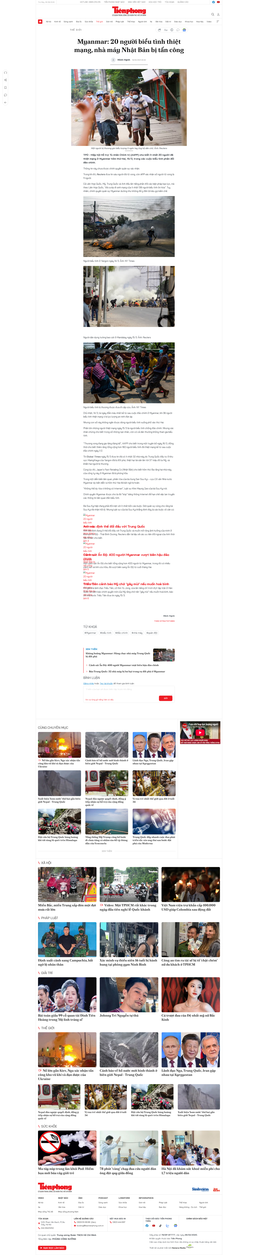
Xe (151, 21)
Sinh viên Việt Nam (136, 2)
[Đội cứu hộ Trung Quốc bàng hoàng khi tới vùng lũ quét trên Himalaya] (59, 821)
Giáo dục (178, 21)
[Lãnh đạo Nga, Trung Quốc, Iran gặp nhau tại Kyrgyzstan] (154, 745)
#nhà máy (137, 632)
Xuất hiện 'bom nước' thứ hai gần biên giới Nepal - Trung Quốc (59, 800)
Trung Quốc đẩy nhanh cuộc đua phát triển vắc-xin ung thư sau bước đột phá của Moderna (154, 840)
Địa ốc (79, 21)
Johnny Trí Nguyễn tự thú (119, 1015)
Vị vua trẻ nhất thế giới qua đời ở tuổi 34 (153, 800)
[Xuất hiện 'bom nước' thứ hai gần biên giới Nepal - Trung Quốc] (59, 783)
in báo (172, 30)
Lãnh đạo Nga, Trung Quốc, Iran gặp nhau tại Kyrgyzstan (153, 762)
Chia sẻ (5, 80)
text (165, 30)
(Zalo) (93, 1222)
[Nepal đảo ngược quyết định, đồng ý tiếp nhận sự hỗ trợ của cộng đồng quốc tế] (106, 783)
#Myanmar (90, 632)
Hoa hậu (199, 21)
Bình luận (5, 95)
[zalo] (169, 1225)
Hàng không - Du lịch (188, 1207)
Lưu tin (5, 87)
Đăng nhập (88, 683)
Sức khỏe (89, 21)
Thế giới (99, 21)
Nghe (5, 72)
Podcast (103, 1198)
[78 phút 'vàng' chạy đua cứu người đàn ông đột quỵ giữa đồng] (129, 1148)
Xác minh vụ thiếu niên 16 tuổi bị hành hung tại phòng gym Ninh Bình (128, 962)
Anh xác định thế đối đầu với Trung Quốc (114, 526)
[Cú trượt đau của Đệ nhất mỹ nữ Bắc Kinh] (191, 994)
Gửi (166, 698)
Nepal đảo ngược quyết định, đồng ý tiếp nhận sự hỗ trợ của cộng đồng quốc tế (105, 802)
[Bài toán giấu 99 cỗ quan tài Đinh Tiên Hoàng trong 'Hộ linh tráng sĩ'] (67, 994)
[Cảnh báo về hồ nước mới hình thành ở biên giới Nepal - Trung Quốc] (106, 745)
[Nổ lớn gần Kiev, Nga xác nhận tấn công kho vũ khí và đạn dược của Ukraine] (59, 745)
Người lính (142, 21)
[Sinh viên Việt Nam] (200, 1190)
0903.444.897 (119, 1222)
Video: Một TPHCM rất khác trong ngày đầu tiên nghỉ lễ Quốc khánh (128, 907)
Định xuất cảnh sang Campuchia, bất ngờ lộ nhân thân (65, 962)
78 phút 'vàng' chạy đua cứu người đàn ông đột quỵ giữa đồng (128, 1171)
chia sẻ (159, 30)
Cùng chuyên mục (53, 728)
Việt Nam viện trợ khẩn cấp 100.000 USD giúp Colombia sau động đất (189, 907)
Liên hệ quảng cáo (84, 1218)
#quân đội (151, 632)
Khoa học (189, 21)
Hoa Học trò (155, 2)
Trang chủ (40, 21)
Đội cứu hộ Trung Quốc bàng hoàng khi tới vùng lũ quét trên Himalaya (58, 839)
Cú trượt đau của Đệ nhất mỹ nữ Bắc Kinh (188, 1017)
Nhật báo (63, 1198)
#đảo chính (121, 632)
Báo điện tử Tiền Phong (129, 11)
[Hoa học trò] (216, 1190)
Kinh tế (57, 21)
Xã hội (48, 21)
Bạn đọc (162, 1207)
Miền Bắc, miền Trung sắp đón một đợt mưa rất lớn (67, 907)
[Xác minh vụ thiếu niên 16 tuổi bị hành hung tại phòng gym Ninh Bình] (129, 939)
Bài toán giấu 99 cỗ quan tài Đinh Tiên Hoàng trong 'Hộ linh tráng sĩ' (66, 1017)
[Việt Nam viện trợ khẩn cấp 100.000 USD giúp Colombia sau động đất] (191, 884)
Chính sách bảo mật (196, 1218)
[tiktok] (162, 1225)
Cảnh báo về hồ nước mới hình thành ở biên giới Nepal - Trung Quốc (106, 762)
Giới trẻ (109, 21)
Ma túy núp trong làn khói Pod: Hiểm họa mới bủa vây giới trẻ (66, 1171)
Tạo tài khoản (106, 683)
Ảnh (80, 1198)
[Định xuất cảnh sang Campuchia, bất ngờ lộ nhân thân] (67, 939)
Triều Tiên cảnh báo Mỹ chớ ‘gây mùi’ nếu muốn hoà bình (126, 584)
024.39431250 (47, 1228)
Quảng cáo (183, 2)
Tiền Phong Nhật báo (114, 2)
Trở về (5, 102)
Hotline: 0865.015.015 (90, 2)
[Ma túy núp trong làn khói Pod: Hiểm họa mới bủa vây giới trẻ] (67, 1148)
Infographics (146, 1198)
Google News (184, 30)
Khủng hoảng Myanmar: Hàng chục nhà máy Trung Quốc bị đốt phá (118, 655)
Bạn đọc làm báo (53, 1248)
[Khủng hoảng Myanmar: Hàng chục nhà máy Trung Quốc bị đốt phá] (164, 655)
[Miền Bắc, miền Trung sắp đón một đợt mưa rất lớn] (67, 884)
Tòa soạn (169, 2)
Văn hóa (158, 21)
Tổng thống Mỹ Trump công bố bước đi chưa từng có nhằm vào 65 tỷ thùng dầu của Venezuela (106, 840)
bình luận (178, 30)
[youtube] (218, 2)
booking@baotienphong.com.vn (90, 1225)
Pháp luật (120, 21)
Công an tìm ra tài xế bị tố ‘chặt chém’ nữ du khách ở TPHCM (189, 962)
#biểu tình (105, 632)
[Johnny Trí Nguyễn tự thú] (129, 994)
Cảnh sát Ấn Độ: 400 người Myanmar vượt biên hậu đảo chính (124, 665)
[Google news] (176, 1225)
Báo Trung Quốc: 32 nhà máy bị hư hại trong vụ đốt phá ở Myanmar (127, 671)
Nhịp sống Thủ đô (45, 1211)
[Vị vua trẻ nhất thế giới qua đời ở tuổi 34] (154, 783)
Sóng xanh (68, 21)
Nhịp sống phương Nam (68, 1211)
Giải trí (168, 21)
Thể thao (131, 21)
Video (209, 21)
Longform (124, 1198)
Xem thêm (218, 21)
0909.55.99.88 (83, 1222)
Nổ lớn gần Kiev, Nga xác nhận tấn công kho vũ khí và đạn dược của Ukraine (59, 763)
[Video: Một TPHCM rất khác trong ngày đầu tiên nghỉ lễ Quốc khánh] (129, 884)
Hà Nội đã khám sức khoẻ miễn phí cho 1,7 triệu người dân (191, 1171)
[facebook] (213, 2)
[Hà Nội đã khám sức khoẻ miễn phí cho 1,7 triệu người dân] (191, 1148)
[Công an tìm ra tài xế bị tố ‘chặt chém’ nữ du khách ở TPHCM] (191, 939)
